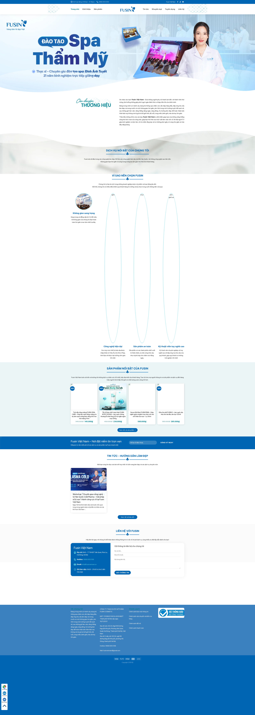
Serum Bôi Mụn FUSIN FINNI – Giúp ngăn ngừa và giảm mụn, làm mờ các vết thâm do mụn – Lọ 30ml (142, 429)
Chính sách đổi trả (135, 638)
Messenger (4, 702)
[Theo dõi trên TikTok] (180, 2)
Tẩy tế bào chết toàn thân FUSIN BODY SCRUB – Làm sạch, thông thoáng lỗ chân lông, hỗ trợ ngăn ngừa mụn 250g (113, 430)
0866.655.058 (88, 574)
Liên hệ (181, 9)
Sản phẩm (98, 9)
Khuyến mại (157, 9)
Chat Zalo (4, 695)
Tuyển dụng (170, 9)
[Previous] (7, 61)
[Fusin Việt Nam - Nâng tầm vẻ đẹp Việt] (127, 9)
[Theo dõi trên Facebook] (178, 2)
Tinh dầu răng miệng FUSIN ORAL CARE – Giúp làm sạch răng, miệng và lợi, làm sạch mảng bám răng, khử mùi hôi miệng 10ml (84, 430)
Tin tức (146, 9)
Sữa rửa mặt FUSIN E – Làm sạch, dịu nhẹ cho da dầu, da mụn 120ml (171, 428)
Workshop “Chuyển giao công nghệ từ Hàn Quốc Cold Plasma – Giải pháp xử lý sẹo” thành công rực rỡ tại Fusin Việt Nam (88, 513)
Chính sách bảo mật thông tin (138, 626)
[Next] (247, 61)
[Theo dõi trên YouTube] (183, 2)
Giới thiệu (86, 9)
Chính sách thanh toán (136, 643)
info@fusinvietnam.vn (89, 579)
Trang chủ (75, 9)
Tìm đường (4, 689)
